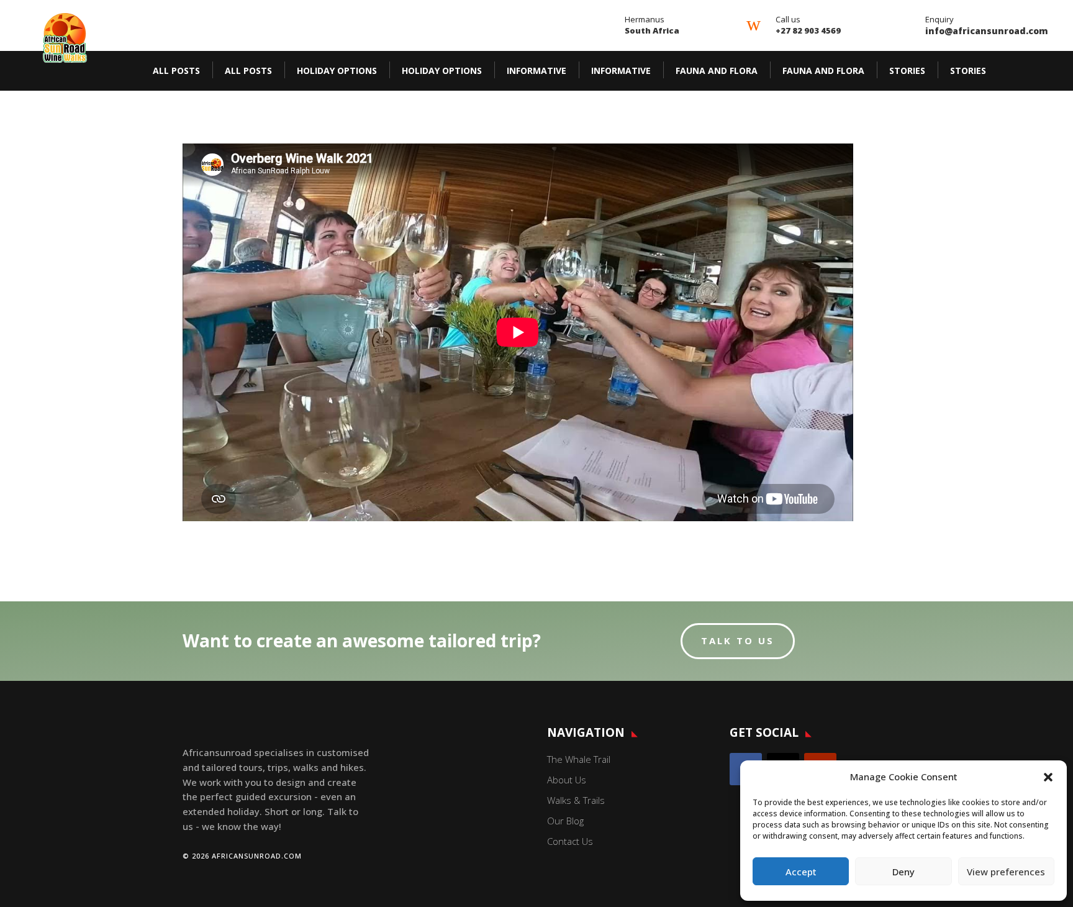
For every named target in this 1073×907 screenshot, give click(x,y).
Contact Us (570, 841)
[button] (1048, 777)
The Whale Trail (578, 759)
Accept (801, 871)
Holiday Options (337, 70)
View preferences (1006, 871)
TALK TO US (737, 640)
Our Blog (565, 820)
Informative (536, 70)
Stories (907, 70)
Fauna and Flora (717, 70)
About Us (566, 779)
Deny (903, 871)
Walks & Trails (576, 800)
